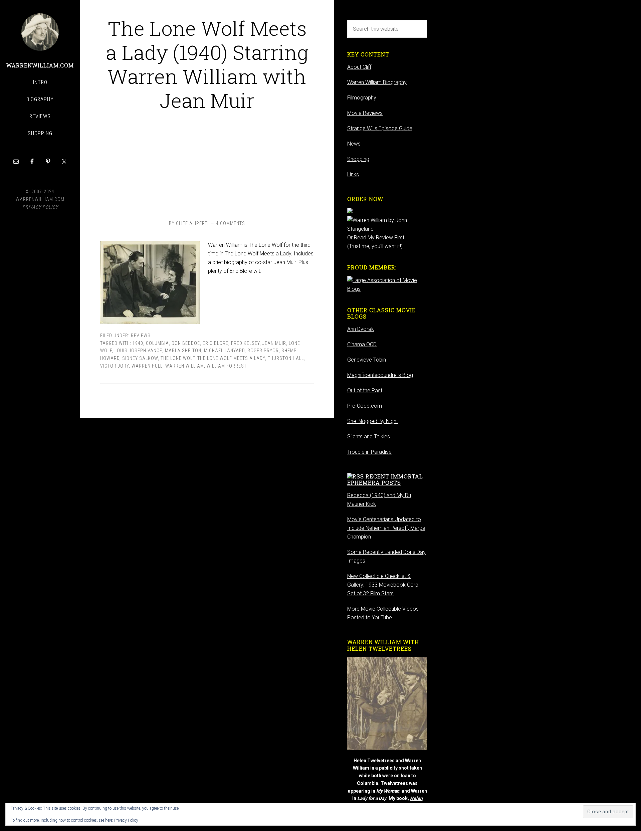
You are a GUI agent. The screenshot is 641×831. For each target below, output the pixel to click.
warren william (184, 366)
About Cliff (359, 67)
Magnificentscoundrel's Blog (380, 375)
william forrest (227, 366)
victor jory (114, 366)
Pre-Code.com (364, 406)
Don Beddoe (186, 343)
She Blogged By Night (372, 421)
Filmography (361, 97)
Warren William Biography (377, 82)
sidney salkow (140, 358)
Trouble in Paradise (369, 452)
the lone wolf (178, 358)
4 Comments (230, 223)
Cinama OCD (362, 344)
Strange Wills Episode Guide (379, 128)
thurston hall (286, 358)
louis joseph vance (138, 350)
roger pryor (263, 350)
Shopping (358, 159)
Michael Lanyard (224, 350)
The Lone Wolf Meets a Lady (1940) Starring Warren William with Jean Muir (207, 64)
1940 (138, 343)
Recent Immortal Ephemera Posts (385, 479)
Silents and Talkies (368, 436)
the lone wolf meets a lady (231, 358)
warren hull (147, 366)
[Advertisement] (207, 164)
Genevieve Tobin (366, 360)
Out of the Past (364, 390)
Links (353, 174)
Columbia (157, 343)
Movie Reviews (365, 113)
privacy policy (40, 207)
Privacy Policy (126, 820)
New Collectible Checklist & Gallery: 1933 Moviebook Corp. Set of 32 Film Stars (383, 585)
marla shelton (183, 350)
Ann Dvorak (360, 329)
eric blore (215, 343)
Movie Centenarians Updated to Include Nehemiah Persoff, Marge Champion (386, 528)
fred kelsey (245, 343)
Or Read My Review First (375, 237)
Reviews (141, 335)
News (354, 144)
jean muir (274, 343)
